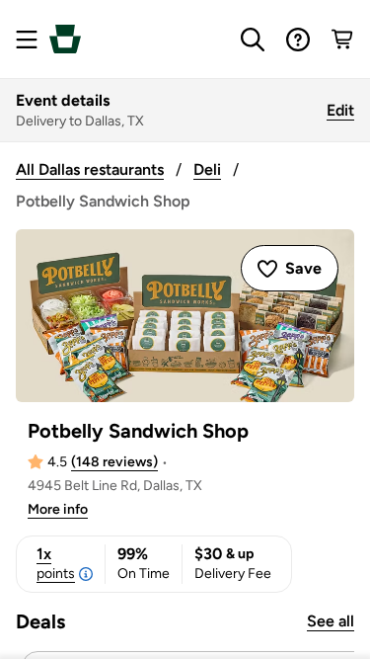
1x (56, 563)
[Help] (298, 39)
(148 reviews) (114, 461)
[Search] (252, 39)
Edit (340, 110)
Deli (207, 169)
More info (58, 509)
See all (330, 621)
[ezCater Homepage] (65, 39)
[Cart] (343, 39)
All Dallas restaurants (90, 169)
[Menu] (26, 39)
